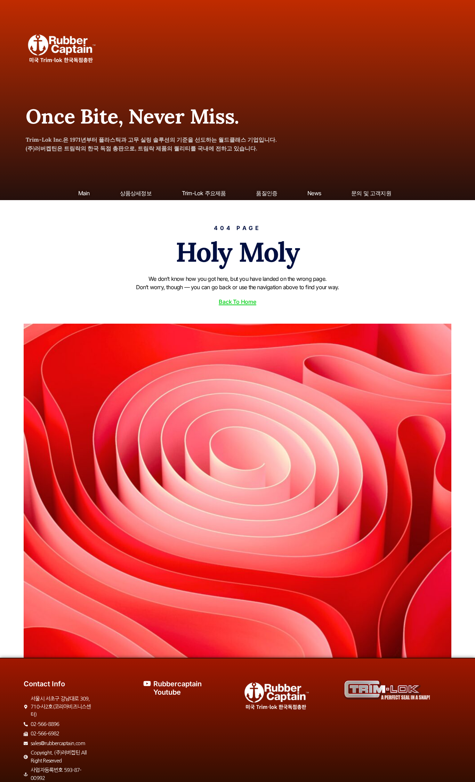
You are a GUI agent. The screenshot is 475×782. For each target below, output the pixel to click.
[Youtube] (147, 683)
